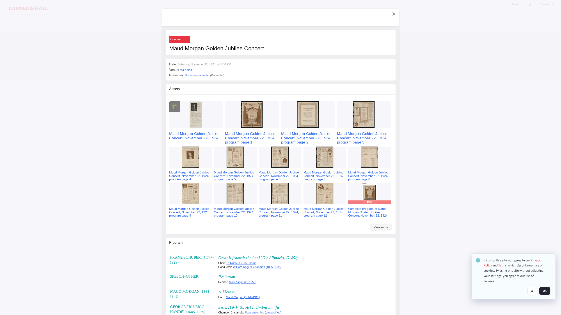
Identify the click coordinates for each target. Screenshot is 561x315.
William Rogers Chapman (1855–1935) (257, 267)
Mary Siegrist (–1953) (242, 282)
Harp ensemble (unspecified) (263, 312)
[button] (393, 14)
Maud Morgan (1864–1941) (243, 297)
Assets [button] (174, 89)
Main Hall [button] (186, 70)
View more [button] (381, 227)
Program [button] (176, 242)
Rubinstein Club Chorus (241, 263)
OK (545, 291)
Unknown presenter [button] (197, 75)
